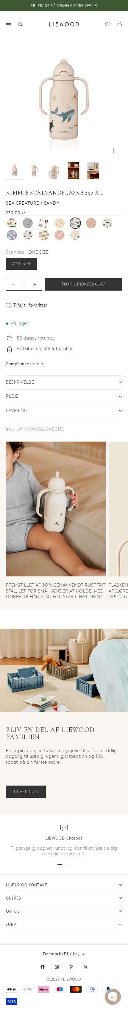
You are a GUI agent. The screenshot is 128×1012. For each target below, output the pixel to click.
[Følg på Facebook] (42, 967)
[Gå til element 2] (34, 170)
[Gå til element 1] (14, 170)
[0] (107, 24)
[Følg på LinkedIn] (85, 967)
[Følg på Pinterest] (71, 967)
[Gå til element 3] (54, 170)
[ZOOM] (114, 151)
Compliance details (25, 364)
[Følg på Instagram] (56, 967)
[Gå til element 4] (73, 170)
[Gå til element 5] (93, 170)
